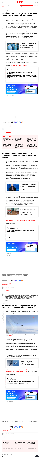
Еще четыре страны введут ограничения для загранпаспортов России (19, 449)
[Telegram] (17, 122)
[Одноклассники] (22, 122)
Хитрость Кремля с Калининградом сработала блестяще (7, 443)
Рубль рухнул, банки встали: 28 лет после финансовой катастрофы (32, 145)
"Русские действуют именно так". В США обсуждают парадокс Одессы (19, 146)
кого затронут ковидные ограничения (19, 65)
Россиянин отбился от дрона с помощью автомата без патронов (31, 449)
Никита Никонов (9, 97)
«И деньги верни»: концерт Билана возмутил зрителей (8, 139)
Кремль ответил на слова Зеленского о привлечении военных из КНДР (32, 140)
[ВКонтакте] (20, 122)
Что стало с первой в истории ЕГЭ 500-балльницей (19, 139)
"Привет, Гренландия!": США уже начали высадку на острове (8, 145)
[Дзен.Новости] (12, 122)
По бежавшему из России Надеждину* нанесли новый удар (8, 449)
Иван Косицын (9, 255)
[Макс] (15, 122)
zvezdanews (10, 335)
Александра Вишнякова (10, 401)
